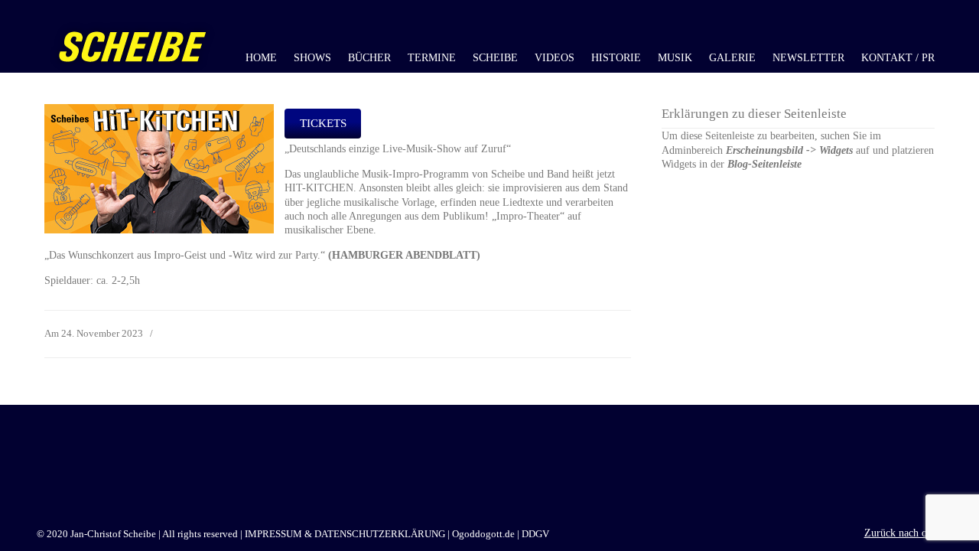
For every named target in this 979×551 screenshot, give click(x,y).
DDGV (535, 534)
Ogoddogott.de (483, 534)
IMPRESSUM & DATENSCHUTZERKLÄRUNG (345, 534)
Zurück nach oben (903, 533)
